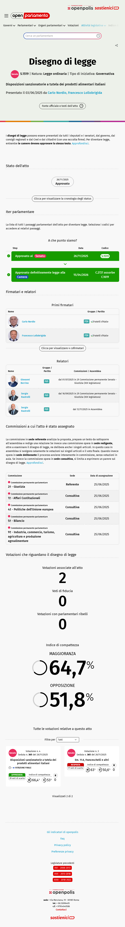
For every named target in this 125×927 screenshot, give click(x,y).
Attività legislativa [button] (92, 25)
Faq (62, 838)
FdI (46, 381)
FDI (86, 321)
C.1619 (105, 277)
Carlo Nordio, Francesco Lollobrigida (75, 93)
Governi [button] (7, 25)
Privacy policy (62, 845)
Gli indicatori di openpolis (62, 832)
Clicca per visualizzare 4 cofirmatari (62, 348)
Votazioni (73, 25)
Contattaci (61, 909)
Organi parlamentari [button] (50, 25)
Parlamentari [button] (25, 25)
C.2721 (99, 272)
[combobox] (62, 36)
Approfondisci (80, 143)
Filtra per (50, 739)
